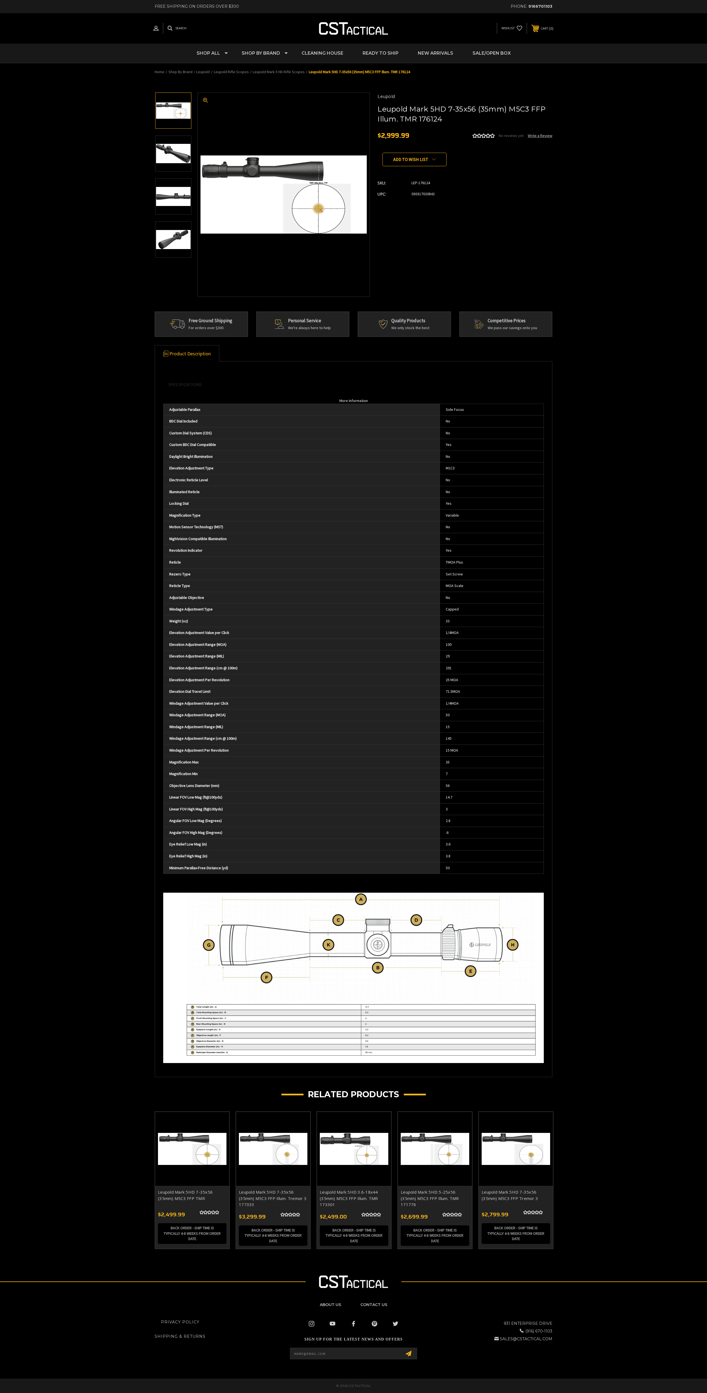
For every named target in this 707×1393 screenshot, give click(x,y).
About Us (330, 1304)
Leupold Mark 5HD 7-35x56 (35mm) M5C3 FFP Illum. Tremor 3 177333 (273, 1198)
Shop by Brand (261, 53)
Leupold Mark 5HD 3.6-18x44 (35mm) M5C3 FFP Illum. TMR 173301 (349, 1198)
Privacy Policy (180, 1322)
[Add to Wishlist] (218, 1137)
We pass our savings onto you (512, 327)
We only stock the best (410, 327)
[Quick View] (218, 1123)
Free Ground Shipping (210, 321)
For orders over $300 (206, 327)
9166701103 (540, 6)
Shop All (208, 53)
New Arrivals (435, 53)
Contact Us (373, 1304)
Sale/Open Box (492, 53)
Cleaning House (322, 53)
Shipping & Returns (180, 1336)
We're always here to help (309, 327)
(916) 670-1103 (538, 1331)
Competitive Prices (507, 321)
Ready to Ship (381, 53)
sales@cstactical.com (526, 1338)
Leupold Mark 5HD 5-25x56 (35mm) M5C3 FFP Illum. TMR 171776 (430, 1198)
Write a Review (540, 135)
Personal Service (304, 321)
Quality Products (408, 321)
